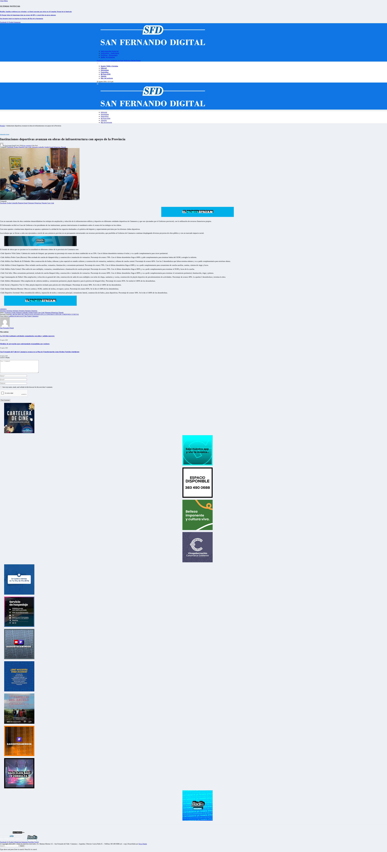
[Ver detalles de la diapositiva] (19, 432)
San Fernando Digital (10, 145)
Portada (2, 126)
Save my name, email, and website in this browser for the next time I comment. (28, 387)
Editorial (104, 68)
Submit (22, 846)
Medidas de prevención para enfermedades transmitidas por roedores (25, 344)
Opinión (103, 76)
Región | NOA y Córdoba (109, 66)
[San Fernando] (152, 47)
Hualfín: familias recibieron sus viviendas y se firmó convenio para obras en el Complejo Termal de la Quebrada (36, 11)
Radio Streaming (108, 57)
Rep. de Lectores (107, 78)
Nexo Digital (143, 844)
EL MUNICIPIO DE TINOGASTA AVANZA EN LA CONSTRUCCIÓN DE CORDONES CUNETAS (44, 314)
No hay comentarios (26, 145)
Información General (110, 51)
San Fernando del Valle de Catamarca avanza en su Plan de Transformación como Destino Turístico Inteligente (39, 352)
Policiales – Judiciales (110, 53)
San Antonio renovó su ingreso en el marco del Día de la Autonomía (21, 18)
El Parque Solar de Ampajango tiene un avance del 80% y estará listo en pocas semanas (28, 15)
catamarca (3, 309)
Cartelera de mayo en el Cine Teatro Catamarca (23, 316)
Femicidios (104, 72)
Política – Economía (109, 55)
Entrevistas (105, 70)
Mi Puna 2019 (105, 74)
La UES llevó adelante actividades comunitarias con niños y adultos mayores (27, 336)
